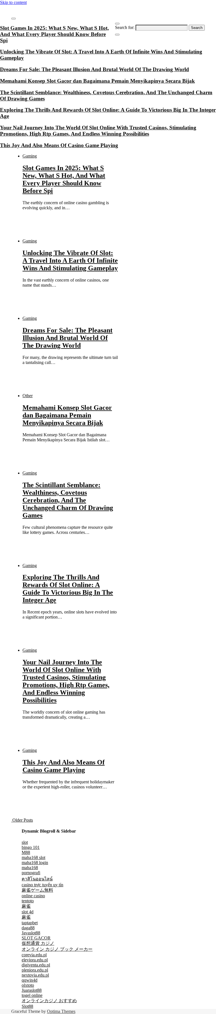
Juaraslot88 (32, 990)
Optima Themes (61, 1011)
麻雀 (26, 906)
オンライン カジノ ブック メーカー (57, 949)
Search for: (124, 27)
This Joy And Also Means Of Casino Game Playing (63, 766)
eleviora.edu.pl (35, 959)
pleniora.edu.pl (35, 970)
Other (27, 395)
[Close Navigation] (117, 34)
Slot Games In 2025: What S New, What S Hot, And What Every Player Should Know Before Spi (63, 179)
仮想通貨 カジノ (38, 943)
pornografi (31, 872)
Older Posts (22, 820)
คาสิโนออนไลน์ (37, 878)
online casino (33, 895)
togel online (32, 995)
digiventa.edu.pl (36, 965)
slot (25, 842)
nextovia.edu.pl (35, 975)
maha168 (30, 867)
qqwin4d (29, 980)
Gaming (29, 156)
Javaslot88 (31, 932)
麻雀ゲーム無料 (37, 890)
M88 (26, 852)
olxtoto (28, 985)
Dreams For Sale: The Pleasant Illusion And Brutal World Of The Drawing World (67, 338)
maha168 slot (33, 857)
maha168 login (35, 862)
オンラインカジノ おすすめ (49, 1000)
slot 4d (27, 911)
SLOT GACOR (36, 938)
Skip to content (13, 2)
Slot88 (27, 1006)
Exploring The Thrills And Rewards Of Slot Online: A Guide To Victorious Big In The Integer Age (67, 589)
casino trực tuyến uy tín (42, 884)
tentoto (28, 900)
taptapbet (30, 922)
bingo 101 (31, 847)
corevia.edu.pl (34, 954)
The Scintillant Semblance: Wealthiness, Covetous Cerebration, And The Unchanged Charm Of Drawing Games (67, 500)
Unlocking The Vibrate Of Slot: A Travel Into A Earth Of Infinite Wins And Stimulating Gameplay (70, 260)
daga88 (28, 927)
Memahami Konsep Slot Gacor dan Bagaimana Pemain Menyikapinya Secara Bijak (67, 415)
